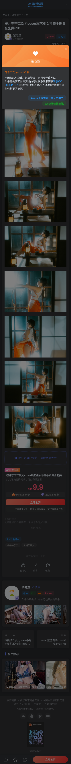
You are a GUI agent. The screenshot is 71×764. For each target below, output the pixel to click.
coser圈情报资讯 (54, 103)
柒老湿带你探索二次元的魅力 (47, 98)
